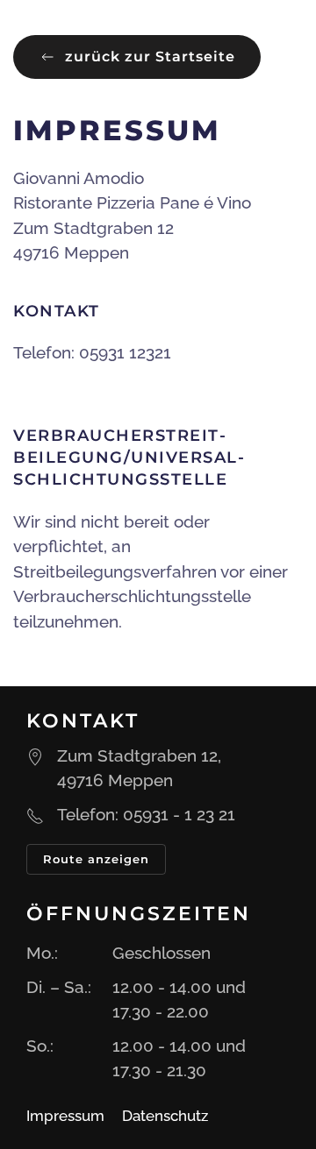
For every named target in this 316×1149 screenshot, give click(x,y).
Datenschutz (165, 1115)
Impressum (65, 1115)
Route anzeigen (96, 859)
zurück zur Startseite (150, 56)
